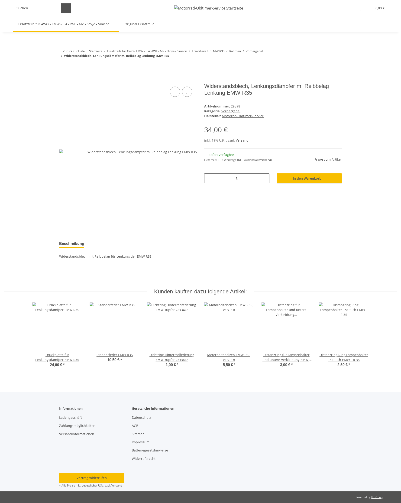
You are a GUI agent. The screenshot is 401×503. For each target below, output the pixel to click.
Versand (242, 140)
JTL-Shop (376, 497)
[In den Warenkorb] (63, 80)
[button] (351, 8)
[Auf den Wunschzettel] (187, 92)
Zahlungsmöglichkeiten (77, 425)
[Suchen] (66, 8)
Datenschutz (141, 417)
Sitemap (138, 434)
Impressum (140, 442)
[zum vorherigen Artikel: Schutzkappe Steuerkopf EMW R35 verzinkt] (327, 65)
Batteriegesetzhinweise (150, 450)
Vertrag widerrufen (92, 478)
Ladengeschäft (70, 417)
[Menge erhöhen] (264, 178)
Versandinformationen (76, 434)
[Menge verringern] (209, 178)
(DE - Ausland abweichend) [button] (254, 160)
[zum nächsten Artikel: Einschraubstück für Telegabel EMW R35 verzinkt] (337, 65)
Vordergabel (230, 111)
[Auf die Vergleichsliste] (175, 92)
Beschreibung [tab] (71, 244)
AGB (135, 425)
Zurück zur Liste (74, 51)
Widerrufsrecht (143, 458)
